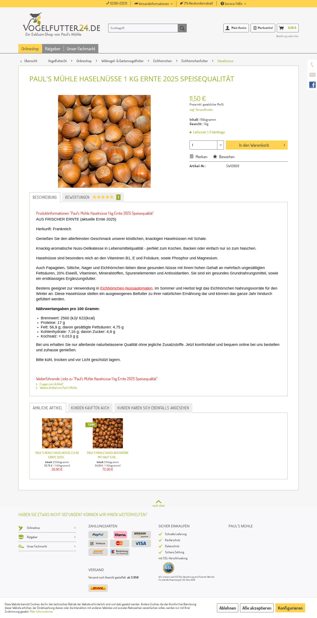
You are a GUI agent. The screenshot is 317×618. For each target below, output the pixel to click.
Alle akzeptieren (256, 608)
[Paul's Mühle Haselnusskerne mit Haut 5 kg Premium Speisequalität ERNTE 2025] (108, 433)
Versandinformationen (154, 4)
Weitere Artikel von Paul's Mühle (58, 387)
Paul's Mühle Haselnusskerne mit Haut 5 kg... (108, 455)
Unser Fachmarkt (37, 546)
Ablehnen (227, 608)
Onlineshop (33, 528)
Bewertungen (92, 197)
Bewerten (226, 156)
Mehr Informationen (41, 611)
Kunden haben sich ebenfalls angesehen (153, 407)
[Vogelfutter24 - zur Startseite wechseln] (61, 29)
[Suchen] (182, 28)
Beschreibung (45, 197)
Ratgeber (32, 537)
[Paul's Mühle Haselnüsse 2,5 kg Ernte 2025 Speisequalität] (57, 433)
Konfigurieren (290, 608)
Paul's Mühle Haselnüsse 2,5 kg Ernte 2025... (57, 455)
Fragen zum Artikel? (51, 384)
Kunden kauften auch (90, 407)
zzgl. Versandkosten (201, 109)
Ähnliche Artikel (48, 407)
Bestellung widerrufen (287, 36)
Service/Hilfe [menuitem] (233, 4)
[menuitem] (159, 3)
